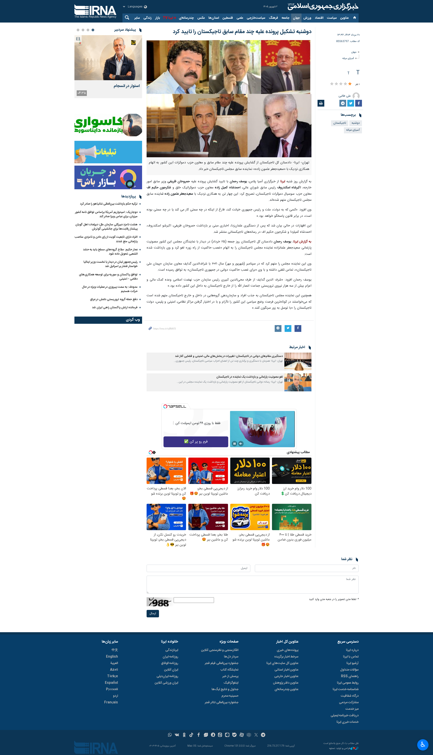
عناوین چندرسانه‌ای (286, 689)
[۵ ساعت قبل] (108, 57)
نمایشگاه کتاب (229, 670)
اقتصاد (319, 18)
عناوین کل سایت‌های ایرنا (282, 663)
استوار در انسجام (127, 86)
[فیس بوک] (199, 735)
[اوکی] (184, 735)
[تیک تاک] (191, 735)
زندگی (147, 18)
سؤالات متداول (349, 670)
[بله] (234, 735)
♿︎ (423, 744)
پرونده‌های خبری (287, 650)
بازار (157, 18)
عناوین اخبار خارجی (286, 676)
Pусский (112, 689)
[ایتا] (220, 735)
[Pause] (234, 443)
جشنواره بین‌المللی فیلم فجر (221, 663)
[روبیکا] (249, 735)
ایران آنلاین (171, 670)
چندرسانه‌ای (186, 18)
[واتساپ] (170, 735)
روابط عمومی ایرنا (348, 683)
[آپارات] (242, 735)
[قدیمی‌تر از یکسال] (297, 362)
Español (111, 683)
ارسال (153, 613)
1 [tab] (93, 30)
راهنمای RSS (350, 676)
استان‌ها (213, 18)
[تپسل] (165, 406)
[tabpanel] (108, 66)
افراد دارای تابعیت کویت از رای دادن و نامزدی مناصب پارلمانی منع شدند (106, 239)
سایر (137, 18)
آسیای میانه (348, 58)
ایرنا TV (168, 18)
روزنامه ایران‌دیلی (167, 676)
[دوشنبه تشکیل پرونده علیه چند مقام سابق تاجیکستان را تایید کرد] (229, 98)
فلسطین (228, 18)
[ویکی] (177, 735)
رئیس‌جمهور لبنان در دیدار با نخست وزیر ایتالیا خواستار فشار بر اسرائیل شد (110, 264)
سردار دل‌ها (231, 656)
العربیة (114, 663)
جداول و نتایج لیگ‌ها (225, 689)
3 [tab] (83, 30)
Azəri (114, 670)
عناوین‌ (344, 18)
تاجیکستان (339, 123)
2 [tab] (88, 30)
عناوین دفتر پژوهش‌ (285, 683)
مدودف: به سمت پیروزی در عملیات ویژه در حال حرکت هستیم (110, 289)
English (112, 656)
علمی (240, 18)
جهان (296, 18)
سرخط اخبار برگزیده (286, 656)
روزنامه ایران (170, 656)
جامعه (285, 18)
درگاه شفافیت (350, 696)
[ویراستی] (206, 735)
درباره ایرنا (352, 650)
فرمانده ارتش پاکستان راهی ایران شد (115, 307)
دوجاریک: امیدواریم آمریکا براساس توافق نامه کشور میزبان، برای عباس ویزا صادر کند (106, 214)
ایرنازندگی (171, 650)
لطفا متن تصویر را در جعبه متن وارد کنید (334, 599)
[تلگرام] (263, 735)
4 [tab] (78, 30)
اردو (115, 696)
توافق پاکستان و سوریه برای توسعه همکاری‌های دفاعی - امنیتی (108, 276)
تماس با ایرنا (351, 656)
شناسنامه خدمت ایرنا (346, 689)
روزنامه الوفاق (169, 663)
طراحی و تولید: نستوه (339, 748)
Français (111, 702)
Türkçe (112, 676)
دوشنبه (356, 123)
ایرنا (322, 6)
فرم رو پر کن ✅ (196, 442)
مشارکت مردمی (349, 702)
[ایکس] (256, 735)
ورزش (307, 18)
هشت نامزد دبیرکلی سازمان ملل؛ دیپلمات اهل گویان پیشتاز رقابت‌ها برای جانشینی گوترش (106, 226)
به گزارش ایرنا (302, 241)
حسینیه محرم (229, 696)
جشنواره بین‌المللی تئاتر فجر (221, 702)
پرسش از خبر (230, 676)
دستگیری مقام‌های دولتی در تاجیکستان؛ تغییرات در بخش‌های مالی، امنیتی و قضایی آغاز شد (229, 356)
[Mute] (241, 443)
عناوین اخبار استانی (286, 670)
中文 (115, 650)
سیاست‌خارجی (256, 18)
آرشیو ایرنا (352, 663)
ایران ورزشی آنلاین (166, 683)
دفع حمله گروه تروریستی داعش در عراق (114, 299)
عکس (201, 18)
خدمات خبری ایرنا (347, 722)
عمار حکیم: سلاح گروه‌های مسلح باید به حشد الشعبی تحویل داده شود (110, 251)
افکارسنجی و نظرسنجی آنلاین (219, 650)
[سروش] (213, 735)
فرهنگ (273, 18)
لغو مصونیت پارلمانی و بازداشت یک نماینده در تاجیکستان (249, 377)
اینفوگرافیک (230, 683)
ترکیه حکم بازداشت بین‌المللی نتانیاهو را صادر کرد (109, 203)
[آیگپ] (227, 735)
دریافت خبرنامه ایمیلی (345, 715)
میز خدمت (352, 709)
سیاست (332, 18)
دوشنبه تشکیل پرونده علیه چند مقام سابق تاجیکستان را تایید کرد (242, 31)
